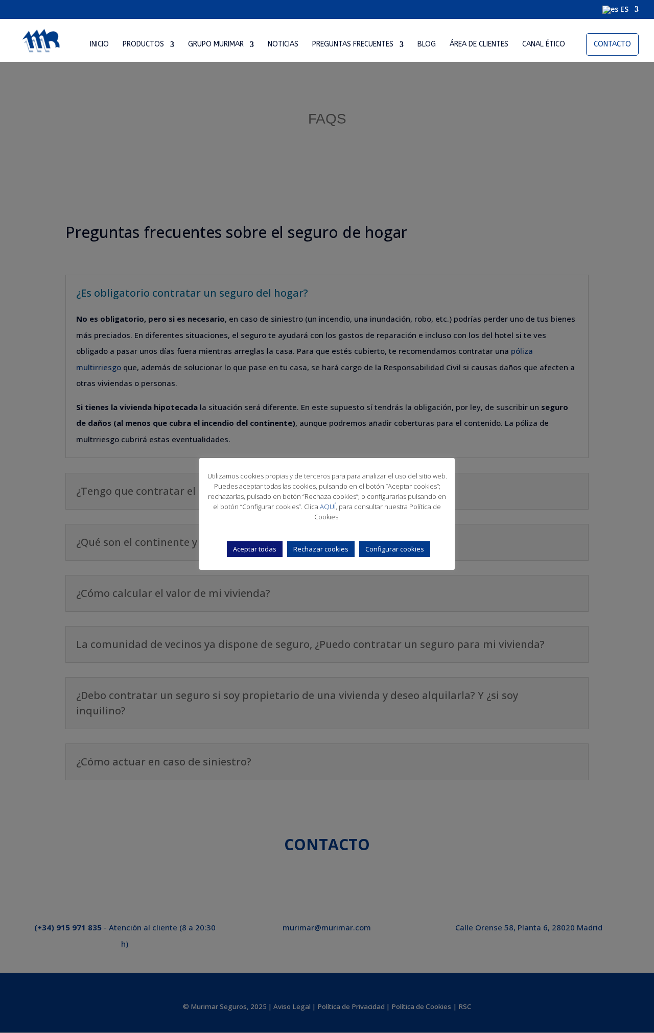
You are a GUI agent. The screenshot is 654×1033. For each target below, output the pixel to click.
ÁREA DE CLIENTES (479, 45)
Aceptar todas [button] (254, 549)
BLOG (426, 45)
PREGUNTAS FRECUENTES (352, 45)
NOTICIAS (283, 45)
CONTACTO (612, 44)
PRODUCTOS (143, 45)
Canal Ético (543, 45)
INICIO (99, 45)
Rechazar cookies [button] (320, 549)
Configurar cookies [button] (394, 549)
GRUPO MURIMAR (216, 45)
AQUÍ (328, 506)
